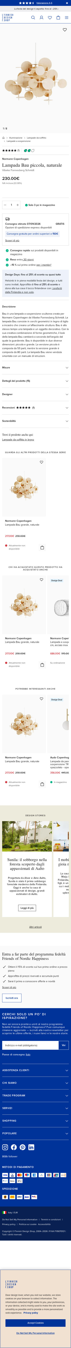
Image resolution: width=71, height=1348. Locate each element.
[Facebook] (14, 1147)
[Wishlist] (50, 17)
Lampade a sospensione (19, 141)
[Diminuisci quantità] (5, 205)
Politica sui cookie (28, 1224)
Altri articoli (35, 927)
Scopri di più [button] (12, 240)
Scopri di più (9, 987)
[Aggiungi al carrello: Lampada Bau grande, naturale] (42, 547)
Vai (63, 1045)
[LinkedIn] (31, 1147)
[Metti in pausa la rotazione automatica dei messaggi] (67, 3)
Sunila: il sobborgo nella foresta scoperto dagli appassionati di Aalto (27, 864)
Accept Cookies (35, 1322)
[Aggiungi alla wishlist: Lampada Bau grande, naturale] (41, 462)
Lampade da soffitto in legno (18, 439)
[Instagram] (5, 1147)
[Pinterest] (22, 1147)
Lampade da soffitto (36, 138)
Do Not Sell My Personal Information (20, 1219)
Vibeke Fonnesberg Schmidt (18, 170)
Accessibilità (44, 1224)
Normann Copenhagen (15, 158)
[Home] (3, 138)
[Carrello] (58, 17)
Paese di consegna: (13, 1054)
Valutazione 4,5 (44, 3)
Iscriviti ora (12, 998)
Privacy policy (8, 1224)
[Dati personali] (41, 17)
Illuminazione (15, 138)
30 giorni (28, 259)
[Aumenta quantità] (17, 205)
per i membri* (44, 264)
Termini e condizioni (51, 1219)
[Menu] (66, 17)
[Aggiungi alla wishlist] (65, 30)
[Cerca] (33, 17)
